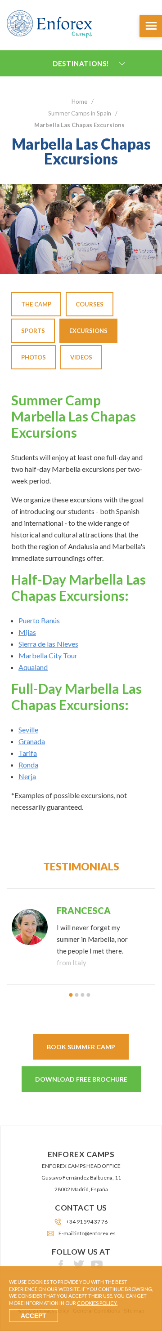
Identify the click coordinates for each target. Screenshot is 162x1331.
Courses (90, 304)
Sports (33, 330)
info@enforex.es (95, 1233)
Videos (81, 357)
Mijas (27, 632)
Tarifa (27, 753)
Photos (33, 357)
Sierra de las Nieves (48, 643)
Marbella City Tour (47, 655)
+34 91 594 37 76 (87, 1221)
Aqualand (33, 667)
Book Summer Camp (81, 1047)
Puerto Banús (39, 620)
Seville (28, 729)
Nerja (27, 776)
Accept (33, 1315)
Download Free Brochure (81, 1079)
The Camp (36, 304)
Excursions (88, 330)
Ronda (28, 764)
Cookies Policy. (97, 1303)
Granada (31, 741)
